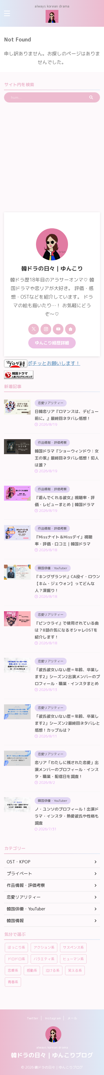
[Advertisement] (52, 157)
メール (72, 1018)
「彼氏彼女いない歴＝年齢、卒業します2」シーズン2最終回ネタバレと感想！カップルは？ (67, 723)
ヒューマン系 (73, 958)
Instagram (53, 1018)
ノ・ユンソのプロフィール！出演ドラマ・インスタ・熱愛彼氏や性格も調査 (67, 816)
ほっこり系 (16, 947)
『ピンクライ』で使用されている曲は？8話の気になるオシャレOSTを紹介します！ (67, 630)
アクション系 (44, 947)
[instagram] (46, 329)
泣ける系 (52, 970)
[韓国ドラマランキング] (18, 374)
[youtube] (58, 329)
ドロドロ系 (16, 958)
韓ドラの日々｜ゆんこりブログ (52, 1055)
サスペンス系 (73, 947)
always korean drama (52, 1047)
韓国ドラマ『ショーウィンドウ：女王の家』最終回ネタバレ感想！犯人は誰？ (67, 458)
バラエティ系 (44, 958)
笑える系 (75, 970)
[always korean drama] (52, 18)
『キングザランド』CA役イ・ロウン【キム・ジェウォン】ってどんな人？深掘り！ (67, 583)
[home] (70, 329)
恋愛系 (13, 970)
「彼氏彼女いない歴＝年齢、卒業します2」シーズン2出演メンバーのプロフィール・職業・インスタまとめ (67, 676)
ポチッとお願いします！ (53, 363)
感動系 (32, 970)
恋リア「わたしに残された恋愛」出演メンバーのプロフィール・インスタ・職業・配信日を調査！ (67, 769)
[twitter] (33, 329)
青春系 (13, 981)
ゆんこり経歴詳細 (52, 343)
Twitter (32, 1018)
